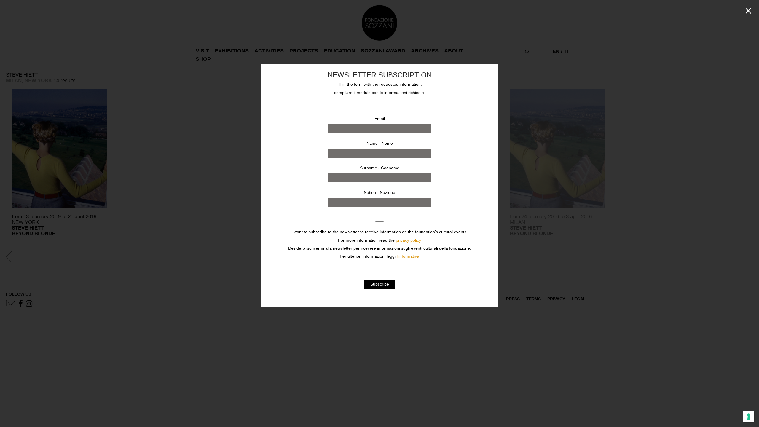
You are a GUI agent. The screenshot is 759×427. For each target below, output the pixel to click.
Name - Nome (379, 143)
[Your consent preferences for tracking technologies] (748, 416)
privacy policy (408, 240)
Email (379, 118)
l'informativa (408, 256)
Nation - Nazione (379, 192)
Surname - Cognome (379, 167)
